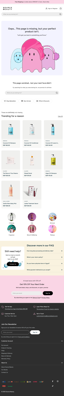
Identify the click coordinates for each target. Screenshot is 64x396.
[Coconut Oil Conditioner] (32, 129)
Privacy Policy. (46, 297)
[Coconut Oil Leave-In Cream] (53, 129)
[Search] (60, 14)
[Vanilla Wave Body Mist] (10, 190)
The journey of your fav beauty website (48, 309)
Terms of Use (36, 297)
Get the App (8, 306)
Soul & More (6, 201)
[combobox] (32, 14)
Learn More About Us (43, 306)
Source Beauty (10, 391)
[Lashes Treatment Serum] (32, 190)
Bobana (5, 140)
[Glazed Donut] (32, 159)
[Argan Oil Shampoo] (53, 159)
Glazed (5, 171)
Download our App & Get (16, 309)
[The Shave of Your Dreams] (10, 159)
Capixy (26, 201)
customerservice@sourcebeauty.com (47, 316)
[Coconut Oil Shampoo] (10, 129)
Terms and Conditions (24, 337)
